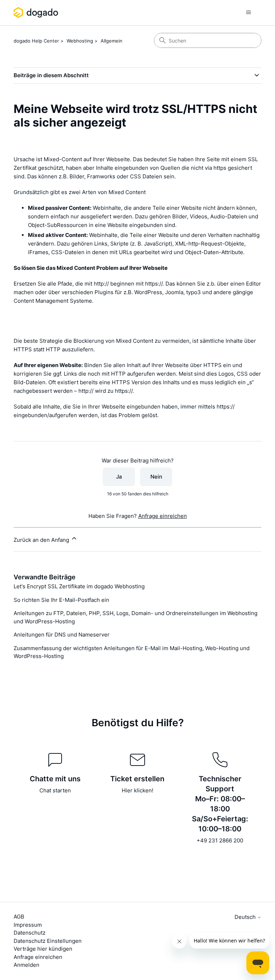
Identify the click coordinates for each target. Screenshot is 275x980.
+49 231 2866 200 (220, 840)
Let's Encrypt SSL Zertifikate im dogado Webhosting (79, 586)
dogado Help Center (36, 41)
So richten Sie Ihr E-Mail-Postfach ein (61, 600)
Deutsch (246, 917)
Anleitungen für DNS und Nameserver (62, 634)
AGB (19, 916)
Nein (156, 476)
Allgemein (111, 41)
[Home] (37, 12)
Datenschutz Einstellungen (48, 940)
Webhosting (80, 41)
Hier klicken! (137, 790)
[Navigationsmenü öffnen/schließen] (248, 12)
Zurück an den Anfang (42, 539)
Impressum (28, 924)
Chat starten (55, 790)
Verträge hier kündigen (43, 948)
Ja (119, 476)
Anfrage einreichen (162, 516)
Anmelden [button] (26, 964)
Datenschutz (29, 932)
